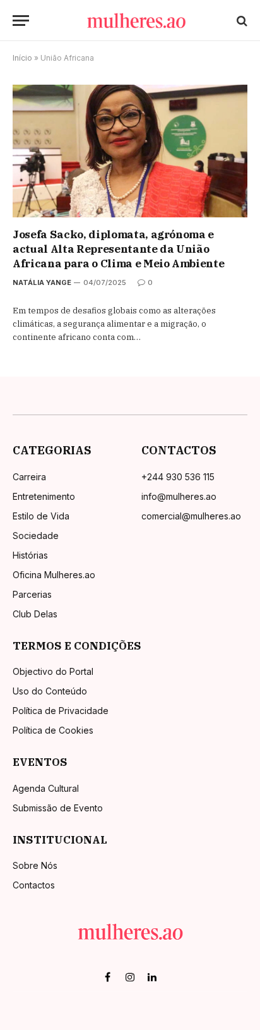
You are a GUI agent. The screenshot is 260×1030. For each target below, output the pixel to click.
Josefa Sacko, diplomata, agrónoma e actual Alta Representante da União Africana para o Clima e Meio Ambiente (118, 248)
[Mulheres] (136, 20)
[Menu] (21, 20)
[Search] (240, 20)
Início (22, 58)
